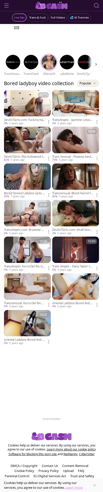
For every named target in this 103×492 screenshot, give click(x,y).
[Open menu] (6, 5)
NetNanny (71, 454)
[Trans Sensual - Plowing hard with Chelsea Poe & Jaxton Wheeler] (75, 144)
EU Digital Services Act (50, 476)
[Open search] (96, 5)
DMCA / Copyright (24, 465)
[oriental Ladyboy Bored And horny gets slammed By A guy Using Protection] (75, 290)
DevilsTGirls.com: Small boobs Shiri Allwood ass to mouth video (72, 229)
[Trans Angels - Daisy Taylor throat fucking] (75, 254)
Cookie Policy (24, 470)
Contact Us (50, 465)
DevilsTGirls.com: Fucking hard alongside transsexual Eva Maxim (24, 119)
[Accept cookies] (94, 485)
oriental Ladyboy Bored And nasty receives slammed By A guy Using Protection (24, 339)
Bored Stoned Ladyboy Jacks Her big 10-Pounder (24, 193)
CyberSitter (87, 454)
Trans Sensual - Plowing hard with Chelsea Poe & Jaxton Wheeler (72, 156)
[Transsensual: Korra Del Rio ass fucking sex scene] (27, 290)
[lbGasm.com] (52, 5)
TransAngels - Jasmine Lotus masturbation (71, 119)
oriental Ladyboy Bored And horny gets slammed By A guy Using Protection (72, 303)
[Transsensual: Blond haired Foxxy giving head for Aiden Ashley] (75, 181)
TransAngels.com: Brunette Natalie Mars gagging (24, 229)
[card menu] (49, 122)
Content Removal (75, 465)
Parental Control (17, 476)
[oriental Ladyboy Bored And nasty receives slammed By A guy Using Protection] (27, 327)
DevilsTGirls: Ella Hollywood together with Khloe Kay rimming (24, 156)
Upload (68, 470)
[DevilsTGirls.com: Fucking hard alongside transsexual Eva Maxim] (27, 107)
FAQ (81, 470)
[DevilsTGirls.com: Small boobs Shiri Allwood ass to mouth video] (75, 217)
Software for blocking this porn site (33, 454)
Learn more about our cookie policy (71, 449)
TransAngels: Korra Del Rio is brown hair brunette (24, 266)
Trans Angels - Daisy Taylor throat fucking (72, 266)
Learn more (74, 487)
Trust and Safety (82, 476)
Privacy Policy (48, 470)
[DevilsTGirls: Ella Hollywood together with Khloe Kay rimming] (27, 144)
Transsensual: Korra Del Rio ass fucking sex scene (24, 303)
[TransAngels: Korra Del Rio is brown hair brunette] (27, 254)
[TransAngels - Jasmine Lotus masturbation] (75, 107)
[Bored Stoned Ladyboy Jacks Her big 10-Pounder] (27, 181)
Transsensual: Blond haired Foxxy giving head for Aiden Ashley (72, 193)
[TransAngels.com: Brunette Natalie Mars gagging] (27, 217)
